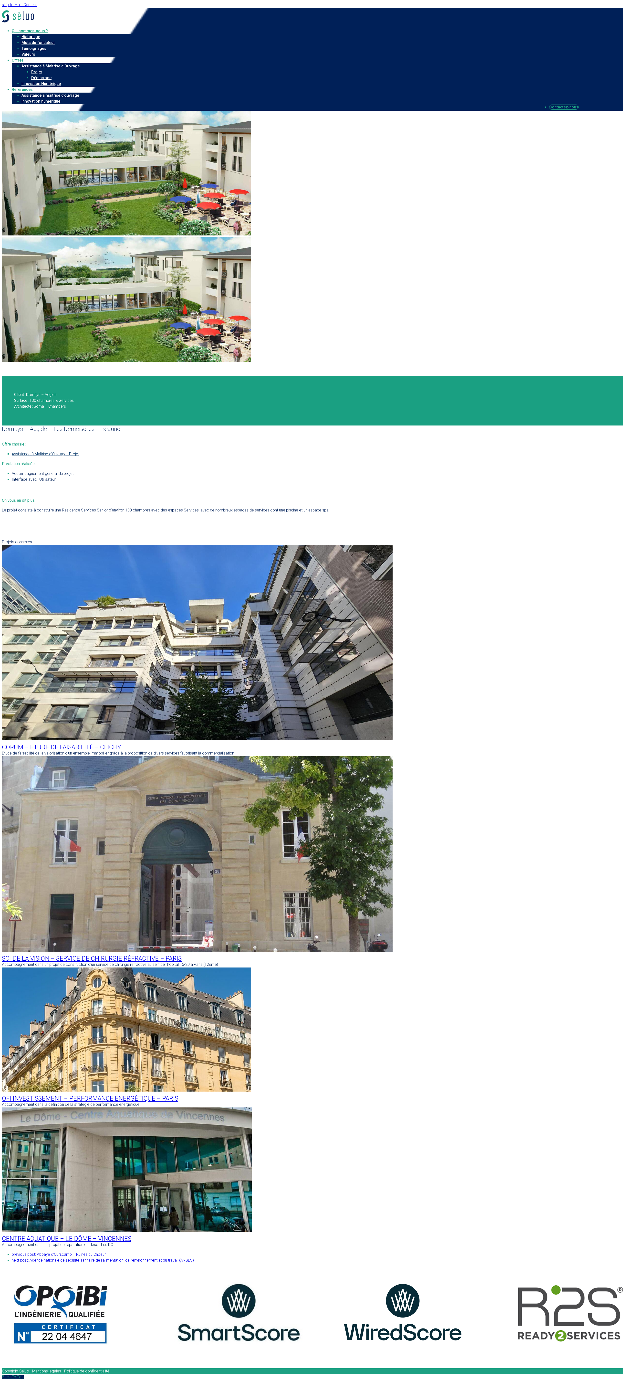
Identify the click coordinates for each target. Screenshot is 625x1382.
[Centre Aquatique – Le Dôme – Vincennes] (127, 1230)
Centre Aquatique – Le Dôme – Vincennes (66, 1238)
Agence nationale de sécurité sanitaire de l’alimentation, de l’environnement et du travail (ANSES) (103, 1260)
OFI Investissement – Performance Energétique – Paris (90, 1098)
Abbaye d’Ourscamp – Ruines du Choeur (59, 1254)
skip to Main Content (19, 4)
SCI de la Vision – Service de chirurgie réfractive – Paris (92, 958)
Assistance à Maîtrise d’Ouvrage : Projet (45, 454)
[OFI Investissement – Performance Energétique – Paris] (126, 1090)
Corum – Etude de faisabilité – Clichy (61, 747)
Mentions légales (46, 1371)
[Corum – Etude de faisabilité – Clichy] (197, 739)
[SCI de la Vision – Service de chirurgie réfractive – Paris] (197, 950)
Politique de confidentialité (86, 1371)
